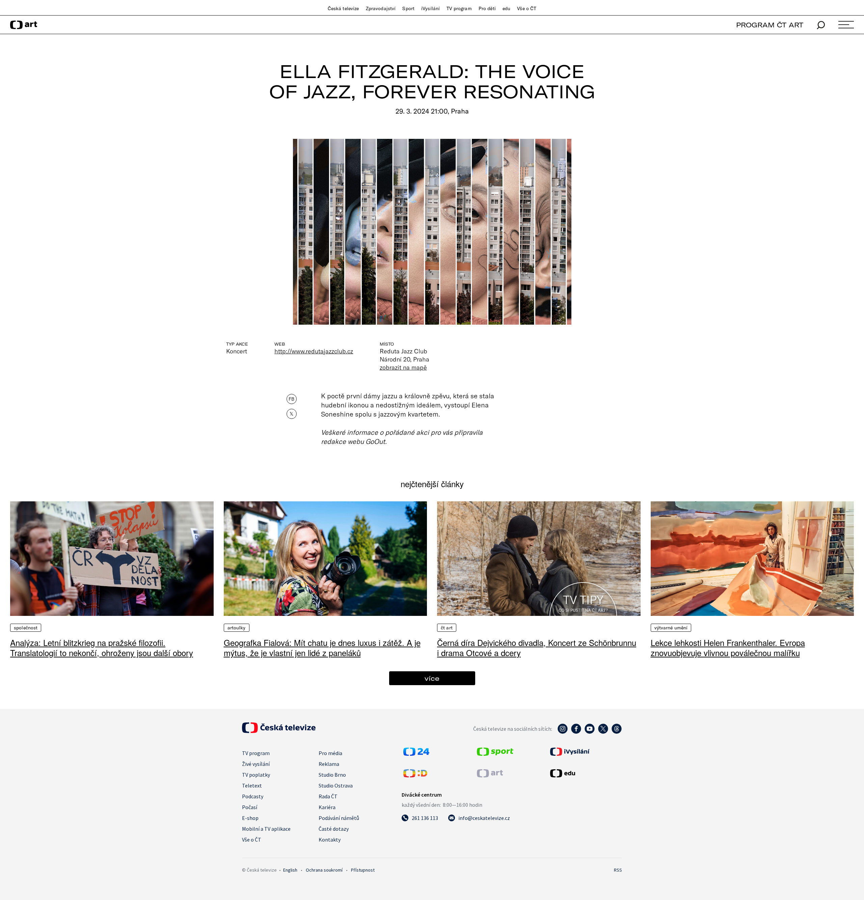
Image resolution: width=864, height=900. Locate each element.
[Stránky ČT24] (416, 753)
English (290, 870)
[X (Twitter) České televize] (603, 732)
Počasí (249, 807)
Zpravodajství (381, 8)
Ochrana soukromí (324, 870)
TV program (459, 8)
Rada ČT (328, 796)
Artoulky (236, 628)
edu (506, 8)
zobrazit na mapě (403, 367)
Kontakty (330, 839)
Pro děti (487, 8)
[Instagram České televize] (562, 732)
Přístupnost (363, 870)
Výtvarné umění (671, 628)
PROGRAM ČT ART (769, 25)
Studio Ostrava (336, 785)
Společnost (25, 628)
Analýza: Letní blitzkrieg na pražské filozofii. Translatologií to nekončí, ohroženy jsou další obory (101, 647)
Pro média (330, 753)
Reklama (329, 763)
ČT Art (447, 628)
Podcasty (252, 796)
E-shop (250, 818)
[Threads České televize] (616, 732)
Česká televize (343, 8)
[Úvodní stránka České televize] (279, 731)
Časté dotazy (334, 828)
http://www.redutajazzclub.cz (313, 351)
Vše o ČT (526, 8)
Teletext (252, 785)
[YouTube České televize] (589, 732)
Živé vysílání (256, 763)
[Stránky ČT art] (490, 775)
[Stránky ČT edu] (585, 773)
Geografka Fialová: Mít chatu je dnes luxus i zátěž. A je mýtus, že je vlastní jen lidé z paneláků (322, 647)
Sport (408, 8)
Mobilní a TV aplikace (266, 828)
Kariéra (327, 807)
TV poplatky (256, 774)
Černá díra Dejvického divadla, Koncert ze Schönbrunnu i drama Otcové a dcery (536, 647)
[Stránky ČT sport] (495, 753)
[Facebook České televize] (576, 732)
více (432, 678)
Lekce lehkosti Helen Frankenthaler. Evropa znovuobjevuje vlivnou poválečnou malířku (728, 647)
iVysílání (430, 8)
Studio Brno (332, 774)
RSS (618, 870)
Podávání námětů (339, 818)
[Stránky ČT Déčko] (415, 775)
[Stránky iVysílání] (585, 752)
